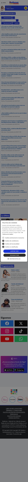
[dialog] (14, 241)
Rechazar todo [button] (14, 255)
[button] (14, 259)
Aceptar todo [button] (14, 251)
